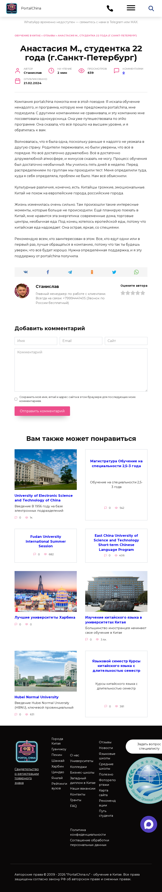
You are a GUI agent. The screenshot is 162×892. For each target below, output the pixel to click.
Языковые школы (107, 756)
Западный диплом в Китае (83, 780)
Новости (106, 748)
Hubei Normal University (37, 697)
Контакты (77, 794)
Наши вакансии (82, 788)
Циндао (57, 772)
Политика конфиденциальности (88, 832)
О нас (74, 755)
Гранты (75, 800)
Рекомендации (107, 803)
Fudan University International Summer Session (46, 541)
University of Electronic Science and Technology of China (44, 497)
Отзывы (49, 35)
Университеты (81, 761)
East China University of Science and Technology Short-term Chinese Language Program (116, 542)
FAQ (73, 806)
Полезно (106, 774)
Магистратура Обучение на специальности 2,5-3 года (116, 463)
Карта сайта (103, 793)
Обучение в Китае (28, 35)
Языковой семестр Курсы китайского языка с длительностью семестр (116, 666)
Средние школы (106, 766)
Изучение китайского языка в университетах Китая (113, 619)
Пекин (56, 755)
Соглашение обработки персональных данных (89, 842)
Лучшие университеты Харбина (45, 617)
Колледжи (78, 767)
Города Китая (57, 741)
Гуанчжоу (58, 749)
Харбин (57, 766)
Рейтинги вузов (59, 786)
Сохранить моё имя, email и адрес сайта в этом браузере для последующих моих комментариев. (77, 399)
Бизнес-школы (82, 772)
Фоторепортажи (107, 782)
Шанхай (57, 761)
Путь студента (106, 813)
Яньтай (57, 778)
